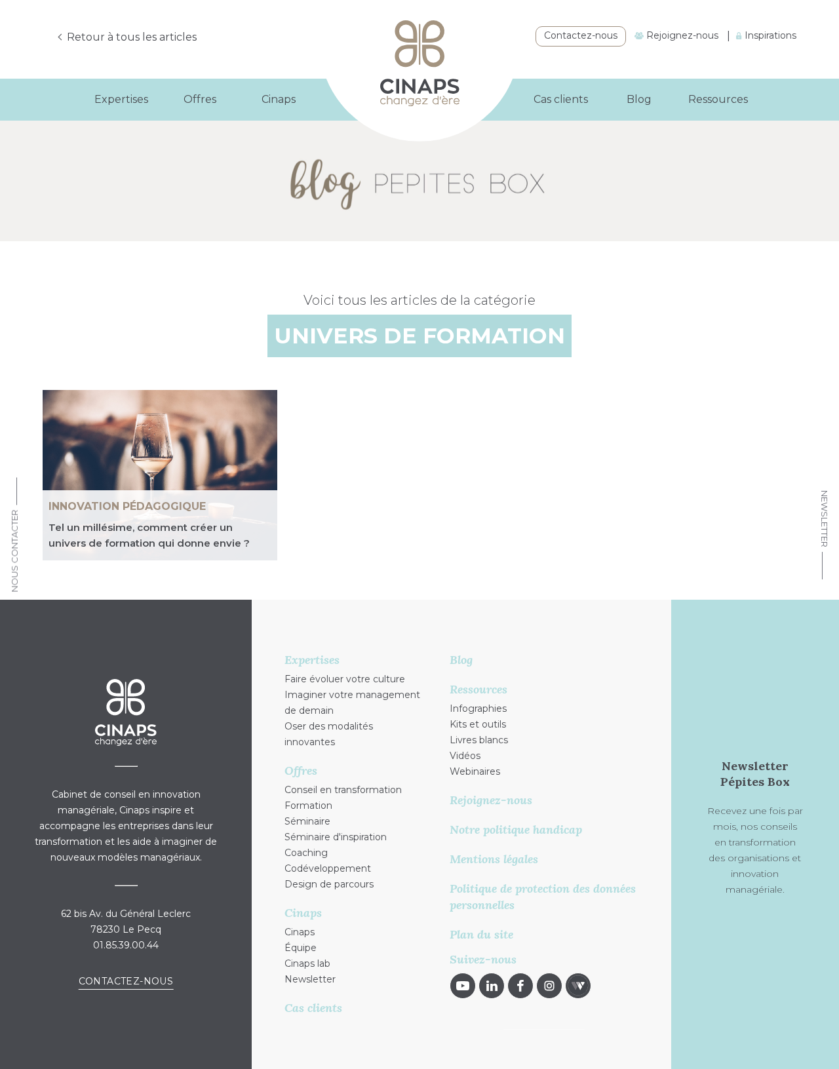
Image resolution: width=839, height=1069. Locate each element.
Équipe (300, 948)
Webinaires (475, 771)
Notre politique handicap (516, 829)
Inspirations (769, 35)
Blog (639, 99)
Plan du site (481, 934)
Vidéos (465, 756)
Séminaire (307, 821)
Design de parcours (329, 884)
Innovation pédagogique (127, 506)
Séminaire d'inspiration (335, 837)
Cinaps (299, 932)
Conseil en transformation (343, 790)
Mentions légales (494, 858)
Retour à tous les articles (132, 37)
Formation (308, 805)
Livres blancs (479, 740)
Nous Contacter (14, 550)
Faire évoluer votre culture (344, 679)
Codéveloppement (327, 868)
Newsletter (824, 518)
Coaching (306, 853)
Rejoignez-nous (681, 35)
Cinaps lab (307, 963)
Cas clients (561, 99)
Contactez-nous (580, 35)
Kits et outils (478, 724)
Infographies (478, 708)
